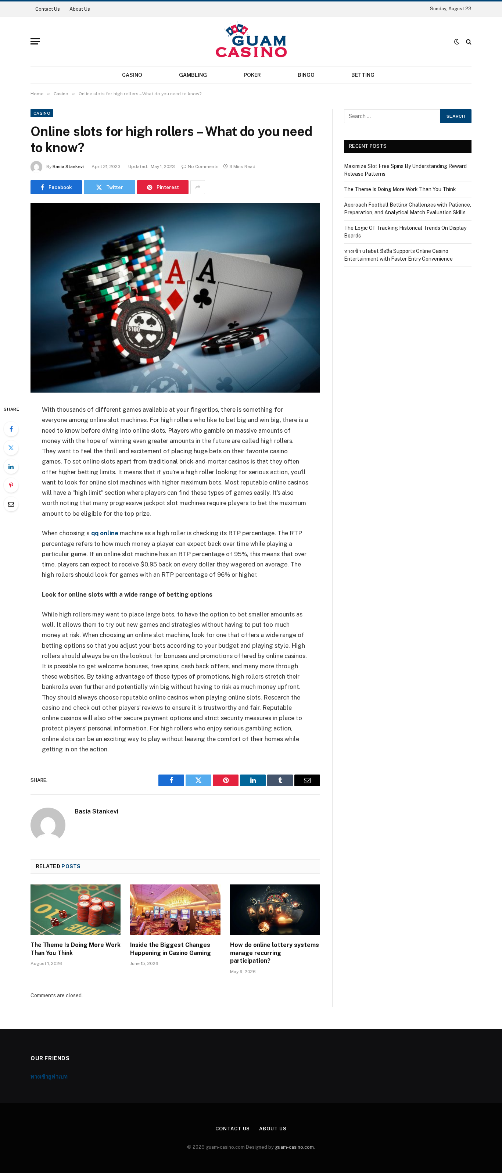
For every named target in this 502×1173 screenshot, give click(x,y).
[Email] (11, 504)
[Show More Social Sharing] (197, 187)
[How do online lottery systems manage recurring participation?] (275, 909)
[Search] (468, 41)
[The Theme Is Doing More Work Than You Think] (76, 909)
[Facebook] (11, 429)
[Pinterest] (11, 485)
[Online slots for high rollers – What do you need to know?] (175, 298)
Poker (252, 75)
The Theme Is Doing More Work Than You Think (76, 948)
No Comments (203, 166)
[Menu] (35, 41)
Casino (132, 75)
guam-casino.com (294, 1147)
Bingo (306, 75)
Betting (362, 75)
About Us (79, 9)
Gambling (193, 75)
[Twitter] (11, 447)
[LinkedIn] (11, 466)
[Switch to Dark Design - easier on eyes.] (456, 41)
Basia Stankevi (68, 166)
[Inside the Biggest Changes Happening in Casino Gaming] (175, 909)
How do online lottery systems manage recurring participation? (274, 953)
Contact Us (47, 9)
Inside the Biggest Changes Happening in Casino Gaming (170, 948)
